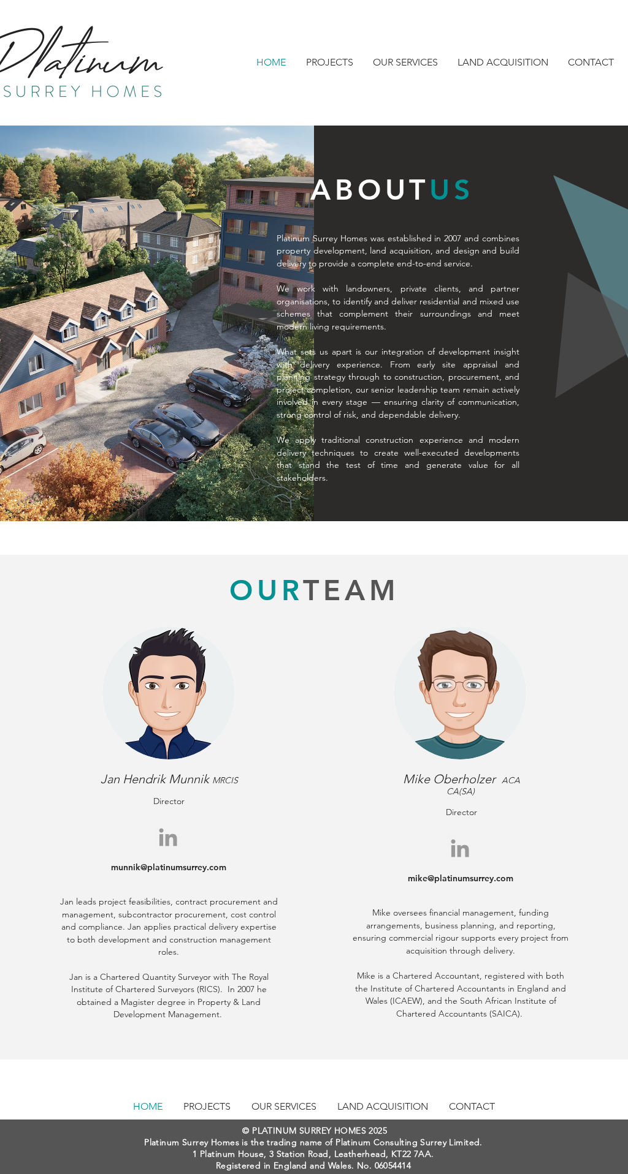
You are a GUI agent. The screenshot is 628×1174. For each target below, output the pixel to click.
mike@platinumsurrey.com (460, 878)
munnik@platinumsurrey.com (168, 867)
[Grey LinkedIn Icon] (168, 837)
